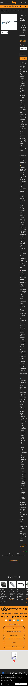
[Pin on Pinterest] (23, 552)
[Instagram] (5, 6)
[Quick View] (3, 584)
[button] (26, 2)
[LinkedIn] (25, 6)
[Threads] (15, 6)
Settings (7, 684)
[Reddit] (12, 6)
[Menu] (1, 2)
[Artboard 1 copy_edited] (10, 6)
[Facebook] (2, 6)
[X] (23, 6)
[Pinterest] (18, 6)
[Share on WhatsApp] (26, 552)
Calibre (22, 45)
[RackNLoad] (10, 617)
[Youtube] (7, 6)
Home (2, 10)
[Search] (4, 2)
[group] (14, 593)
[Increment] (25, 54)
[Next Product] (26, 584)
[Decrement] (21, 54)
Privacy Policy (8, 680)
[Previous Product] (2, 584)
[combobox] (23, 48)
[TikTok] (20, 6)
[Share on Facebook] (20, 552)
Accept (20, 684)
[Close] (26, 675)
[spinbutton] (23, 54)
